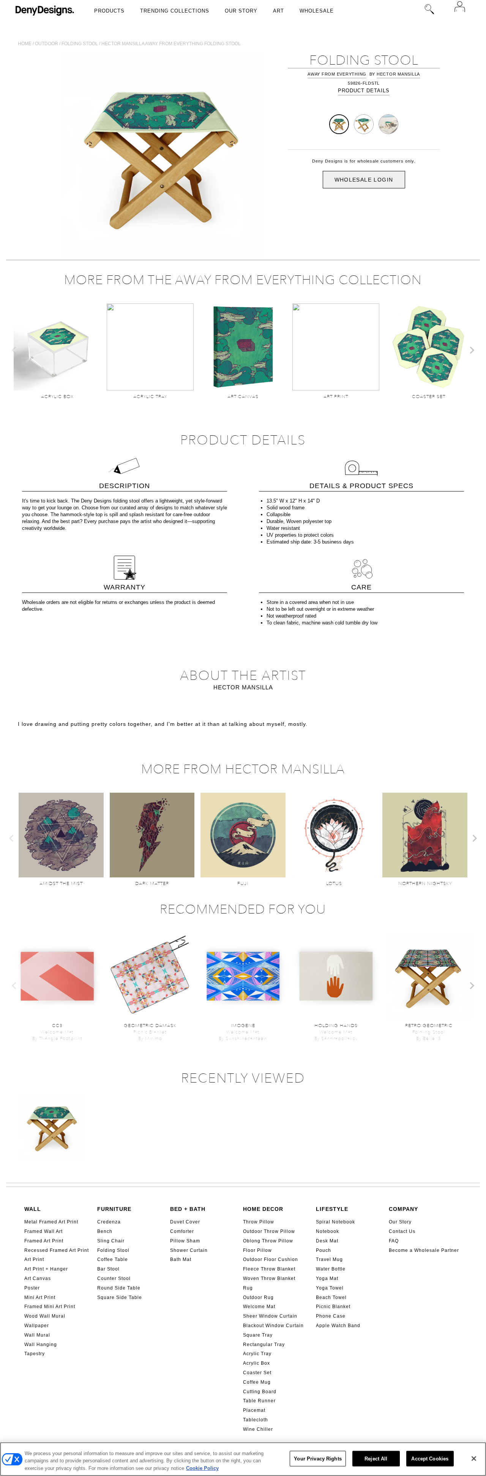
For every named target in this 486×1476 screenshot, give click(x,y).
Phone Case (331, 1316)
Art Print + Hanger (46, 1269)
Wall (32, 1209)
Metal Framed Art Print (51, 1222)
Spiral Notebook (335, 1222)
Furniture (114, 1209)
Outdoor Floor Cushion (270, 1259)
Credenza (109, 1222)
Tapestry (34, 1353)
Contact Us (402, 1231)
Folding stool (80, 43)
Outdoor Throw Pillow (269, 1231)
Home (25, 43)
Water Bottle (331, 1269)
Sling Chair (111, 1241)
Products (109, 11)
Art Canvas (37, 1278)
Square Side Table (119, 1297)
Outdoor (46, 43)
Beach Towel (331, 1297)
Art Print (34, 1259)
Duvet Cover (185, 1222)
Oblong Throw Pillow (268, 1241)
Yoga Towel (330, 1288)
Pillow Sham (185, 1241)
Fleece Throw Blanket (269, 1269)
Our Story (241, 11)
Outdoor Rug (258, 1297)
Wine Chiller (258, 1429)
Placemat (254, 1410)
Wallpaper (36, 1325)
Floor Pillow (257, 1250)
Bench (104, 1231)
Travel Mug (329, 1259)
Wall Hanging (40, 1344)
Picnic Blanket (333, 1306)
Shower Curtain (189, 1250)
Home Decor (263, 1209)
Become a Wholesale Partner (424, 1250)
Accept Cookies (429, 1458)
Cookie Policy (202, 1468)
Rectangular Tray (264, 1344)
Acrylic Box (256, 1363)
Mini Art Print (39, 1297)
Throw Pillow (258, 1222)
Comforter (182, 1231)
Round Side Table (118, 1288)
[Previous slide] (14, 350)
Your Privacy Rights (317, 1458)
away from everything (337, 74)
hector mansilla (398, 74)
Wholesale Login (364, 180)
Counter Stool (114, 1278)
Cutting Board (259, 1391)
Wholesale (317, 11)
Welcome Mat (259, 1306)
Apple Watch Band (338, 1325)
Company (403, 1209)
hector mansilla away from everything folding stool (171, 43)
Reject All (375, 1458)
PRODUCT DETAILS (364, 90)
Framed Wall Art (43, 1231)
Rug (248, 1288)
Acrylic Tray (257, 1353)
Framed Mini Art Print (49, 1306)
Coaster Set (257, 1372)
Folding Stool (113, 1250)
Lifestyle (332, 1209)
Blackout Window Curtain (273, 1325)
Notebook (327, 1231)
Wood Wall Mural (44, 1316)
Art (278, 11)
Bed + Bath (187, 1209)
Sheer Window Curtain (270, 1316)
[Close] (473, 1458)
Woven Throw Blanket (269, 1278)
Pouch (323, 1250)
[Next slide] (471, 350)
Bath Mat (180, 1259)
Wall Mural (37, 1335)
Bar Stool (108, 1269)
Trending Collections (174, 11)
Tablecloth (255, 1419)
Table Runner (259, 1400)
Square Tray (258, 1335)
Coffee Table (112, 1259)
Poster (32, 1288)
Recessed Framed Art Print (56, 1250)
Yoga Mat (327, 1278)
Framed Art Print (43, 1241)
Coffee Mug (257, 1382)
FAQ (394, 1241)
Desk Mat (327, 1241)
